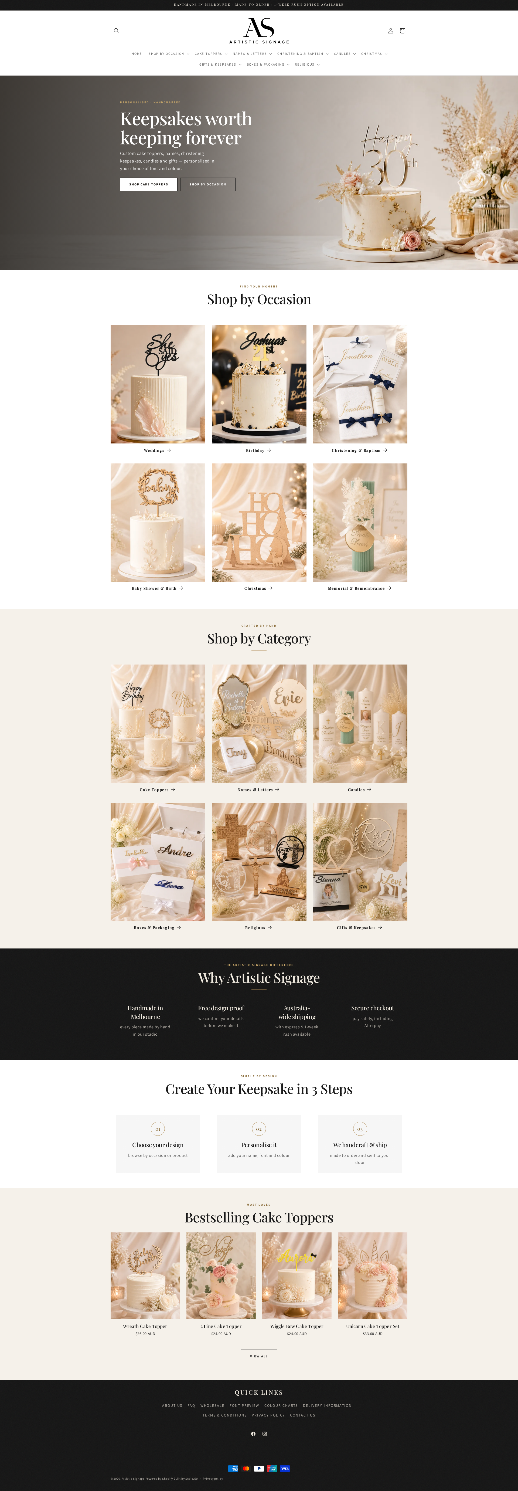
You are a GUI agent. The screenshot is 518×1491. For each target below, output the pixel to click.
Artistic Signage (133, 1478)
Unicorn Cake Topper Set (373, 1326)
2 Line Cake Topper (221, 1326)
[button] (116, 31)
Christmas (255, 588)
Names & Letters (255, 790)
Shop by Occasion (208, 184)
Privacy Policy (268, 1415)
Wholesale (212, 1405)
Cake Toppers (154, 790)
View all (259, 1356)
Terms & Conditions (225, 1415)
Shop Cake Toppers (148, 184)
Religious (255, 928)
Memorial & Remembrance (356, 588)
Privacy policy (213, 1478)
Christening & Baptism (356, 450)
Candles (356, 790)
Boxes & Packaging (154, 928)
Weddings (154, 450)
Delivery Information (327, 1405)
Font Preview (245, 1405)
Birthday (255, 450)
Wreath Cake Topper (145, 1326)
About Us (172, 1405)
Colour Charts (281, 1405)
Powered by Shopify (159, 1478)
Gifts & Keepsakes (356, 928)
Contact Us (302, 1415)
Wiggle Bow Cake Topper (297, 1326)
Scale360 (191, 1478)
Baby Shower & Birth (154, 588)
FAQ (191, 1405)
